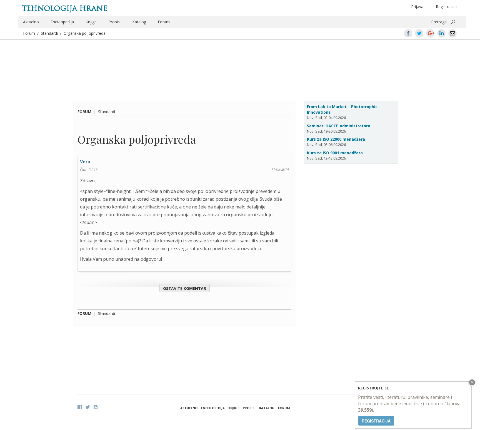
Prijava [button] (417, 6)
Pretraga (439, 21)
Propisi (114, 21)
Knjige (91, 21)
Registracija (446, 6)
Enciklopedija (62, 21)
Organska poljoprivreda (85, 33)
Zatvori (471, 382)
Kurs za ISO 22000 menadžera (336, 139)
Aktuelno (31, 21)
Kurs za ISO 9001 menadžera (335, 152)
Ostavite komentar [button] (184, 288)
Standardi (49, 33)
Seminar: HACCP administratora (338, 125)
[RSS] (96, 407)
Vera (85, 161)
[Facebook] (80, 407)
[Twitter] (88, 407)
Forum (164, 21)
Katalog (139, 21)
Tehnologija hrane (64, 8)
